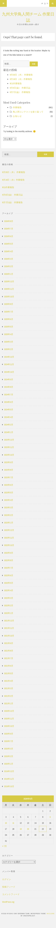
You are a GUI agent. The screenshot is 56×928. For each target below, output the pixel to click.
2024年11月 (9, 364)
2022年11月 (9, 537)
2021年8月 (8, 650)
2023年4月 (8, 499)
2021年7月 (8, 658)
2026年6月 (8, 236)
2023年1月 (8, 522)
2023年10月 (9, 454)
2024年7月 (8, 394)
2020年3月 (8, 748)
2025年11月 (9, 288)
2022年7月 (8, 567)
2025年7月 (8, 311)
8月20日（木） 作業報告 (21, 74)
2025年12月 (9, 281)
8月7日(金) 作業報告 (20, 92)
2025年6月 (8, 319)
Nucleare (51, 914)
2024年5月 (8, 409)
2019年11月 (9, 778)
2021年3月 (8, 688)
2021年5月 (8, 673)
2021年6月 (8, 665)
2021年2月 (8, 695)
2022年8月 (8, 560)
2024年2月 (8, 424)
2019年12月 (9, 771)
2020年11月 (9, 718)
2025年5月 (8, 326)
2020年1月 (8, 763)
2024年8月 (8, 386)
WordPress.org (8, 901)
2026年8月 (8, 221)
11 (13, 822)
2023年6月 (8, 484)
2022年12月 (9, 530)
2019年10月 (9, 786)
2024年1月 (8, 432)
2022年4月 (8, 590)
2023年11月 (9, 447)
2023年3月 (8, 507)
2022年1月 (8, 613)
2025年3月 (8, 341)
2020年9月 (8, 733)
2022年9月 (8, 552)
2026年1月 (8, 273)
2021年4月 (8, 680)
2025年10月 (9, 296)
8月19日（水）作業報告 (21, 79)
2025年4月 (8, 334)
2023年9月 (8, 462)
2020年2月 (8, 756)
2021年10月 (9, 635)
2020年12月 (9, 710)
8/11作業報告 (16, 83)
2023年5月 (8, 492)
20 (28, 828)
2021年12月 (9, 620)
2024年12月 (9, 356)
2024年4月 (8, 417)
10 (6, 822)
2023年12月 (9, 439)
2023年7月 (8, 477)
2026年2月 (8, 266)
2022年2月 (8, 605)
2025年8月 (8, 304)
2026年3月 (8, 258)
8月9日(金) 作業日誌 (20, 87)
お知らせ (17, 116)
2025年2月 (8, 349)
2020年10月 (9, 726)
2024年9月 (8, 379)
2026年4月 (8, 251)
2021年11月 (9, 628)
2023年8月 (8, 469)
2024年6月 (8, 402)
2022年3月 (8, 597)
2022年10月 (9, 545)
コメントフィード (11, 894)
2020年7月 (8, 741)
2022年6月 (8, 575)
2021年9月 (8, 643)
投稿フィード (8, 886)
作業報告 (17, 107)
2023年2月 (8, 515)
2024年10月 (9, 371)
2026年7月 (8, 228)
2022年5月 (8, 582)
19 (21, 828)
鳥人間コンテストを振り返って (28, 111)
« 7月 (4, 846)
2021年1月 (8, 703)
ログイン (6, 879)
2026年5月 (8, 243)
